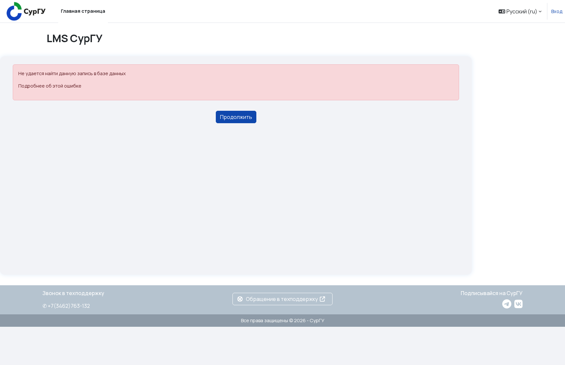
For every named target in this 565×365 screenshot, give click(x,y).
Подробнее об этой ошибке (49, 86)
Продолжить (236, 117)
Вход (556, 11)
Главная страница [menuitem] (83, 11)
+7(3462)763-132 (69, 305)
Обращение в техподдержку (282, 299)
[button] (520, 11)
